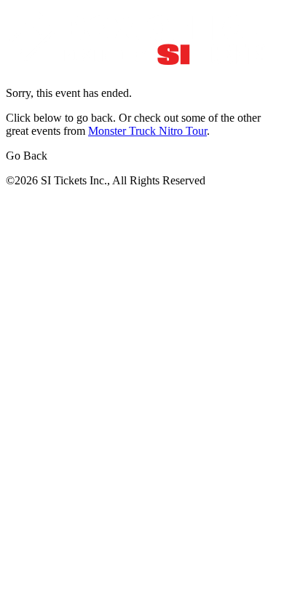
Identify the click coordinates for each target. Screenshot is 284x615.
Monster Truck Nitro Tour (147, 131)
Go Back (26, 155)
